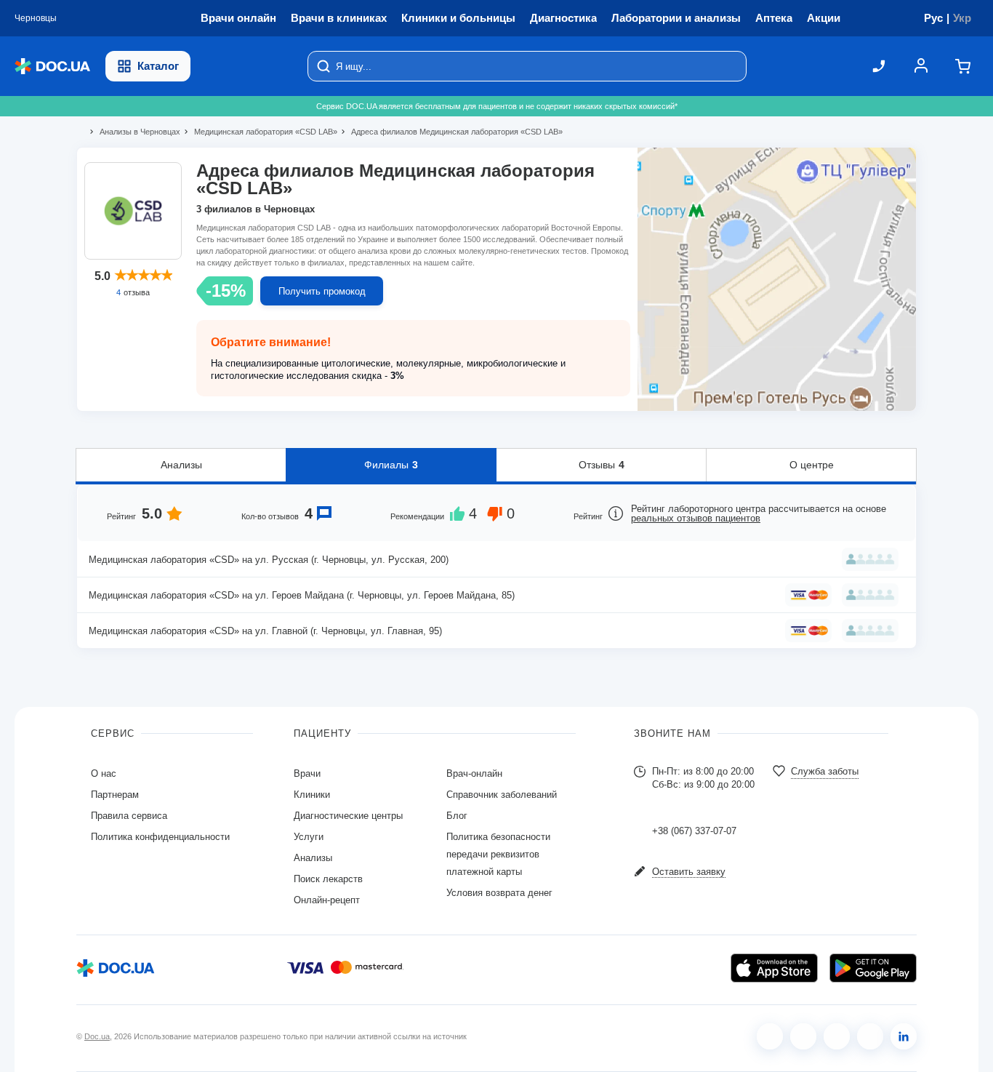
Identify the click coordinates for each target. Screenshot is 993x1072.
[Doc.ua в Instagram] (803, 1036)
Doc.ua (97, 1036)
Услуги (308, 836)
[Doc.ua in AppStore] (774, 968)
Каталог (158, 66)
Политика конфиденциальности (160, 836)
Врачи (307, 773)
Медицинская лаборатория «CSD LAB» (259, 131)
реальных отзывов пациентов (695, 518)
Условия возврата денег (499, 892)
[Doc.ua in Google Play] (873, 968)
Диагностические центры (348, 815)
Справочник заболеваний (501, 794)
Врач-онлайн (474, 773)
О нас (103, 773)
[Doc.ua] (52, 66)
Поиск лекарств (328, 878)
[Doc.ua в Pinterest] (904, 1036)
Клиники (312, 794)
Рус (933, 18)
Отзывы (601, 465)
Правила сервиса (129, 815)
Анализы (181, 465)
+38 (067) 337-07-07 (694, 830)
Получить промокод (322, 291)
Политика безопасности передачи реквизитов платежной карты (498, 854)
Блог (456, 815)
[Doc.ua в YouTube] (870, 1036)
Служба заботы (825, 771)
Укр (962, 18)
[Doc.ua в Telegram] (837, 1036)
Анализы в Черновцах (133, 131)
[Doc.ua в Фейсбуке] (770, 1036)
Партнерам (115, 794)
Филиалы (391, 465)
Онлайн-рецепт (327, 900)
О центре (811, 465)
